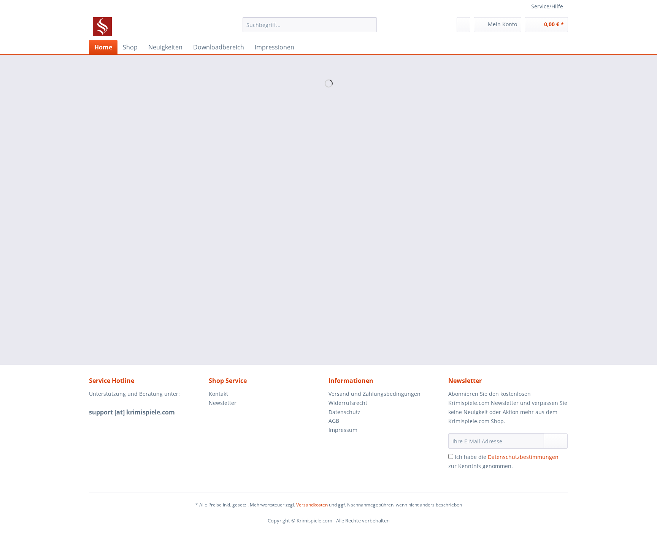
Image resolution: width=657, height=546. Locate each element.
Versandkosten (312, 505)
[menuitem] (310, 28)
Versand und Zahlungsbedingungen (374, 393)
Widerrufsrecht (347, 402)
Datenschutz (344, 412)
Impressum (342, 429)
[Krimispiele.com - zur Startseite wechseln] (102, 26)
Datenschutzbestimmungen (523, 456)
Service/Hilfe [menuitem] (547, 6)
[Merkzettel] (463, 24)
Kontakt (218, 393)
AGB (333, 420)
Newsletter (222, 402)
